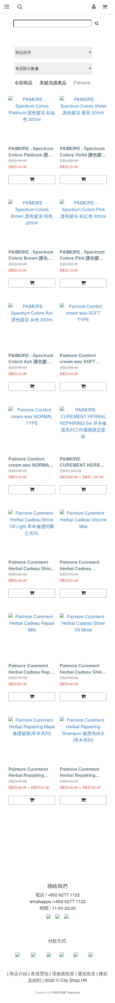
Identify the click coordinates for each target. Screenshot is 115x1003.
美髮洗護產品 (53, 82)
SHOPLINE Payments (66, 992)
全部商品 (23, 82)
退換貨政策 (63, 973)
